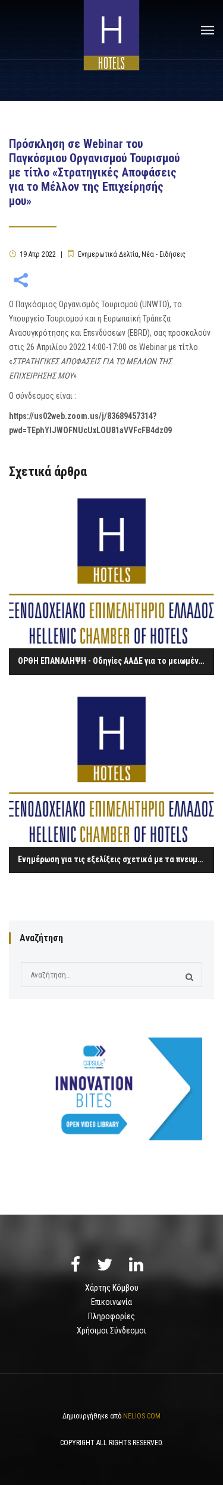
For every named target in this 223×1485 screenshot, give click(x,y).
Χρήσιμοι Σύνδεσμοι (111, 1330)
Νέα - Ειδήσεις (164, 254)
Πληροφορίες (111, 1316)
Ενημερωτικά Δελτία (108, 254)
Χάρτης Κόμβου (112, 1287)
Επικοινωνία (111, 1302)
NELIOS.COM (142, 1416)
